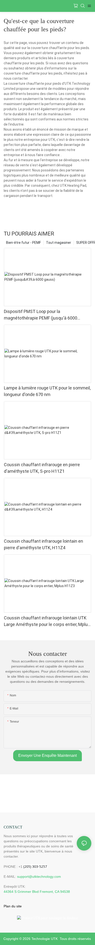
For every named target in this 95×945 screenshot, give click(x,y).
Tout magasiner (58, 243)
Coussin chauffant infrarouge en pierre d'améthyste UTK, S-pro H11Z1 (42, 468)
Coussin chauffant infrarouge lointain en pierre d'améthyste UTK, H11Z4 (43, 544)
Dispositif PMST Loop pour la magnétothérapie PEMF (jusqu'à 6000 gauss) (40, 315)
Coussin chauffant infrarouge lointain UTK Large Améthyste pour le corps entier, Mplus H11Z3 (47, 621)
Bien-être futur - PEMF (23, 243)
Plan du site (13, 906)
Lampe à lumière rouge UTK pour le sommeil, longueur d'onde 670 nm (47, 391)
